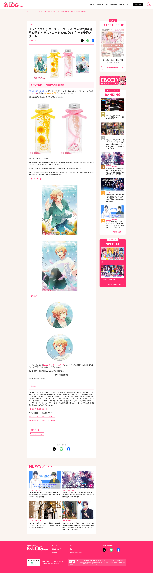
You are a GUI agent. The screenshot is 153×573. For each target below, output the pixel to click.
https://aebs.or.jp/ (93, 564)
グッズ (121, 4)
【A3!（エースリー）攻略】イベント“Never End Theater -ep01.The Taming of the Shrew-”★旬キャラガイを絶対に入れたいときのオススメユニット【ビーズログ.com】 (78, 526)
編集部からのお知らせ (76, 552)
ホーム (28, 12)
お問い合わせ (45, 561)
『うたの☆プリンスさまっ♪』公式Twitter (42, 421)
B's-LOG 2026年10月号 (113, 60)
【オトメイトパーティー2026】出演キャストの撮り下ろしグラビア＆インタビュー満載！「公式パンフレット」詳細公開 (44, 525)
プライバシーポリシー (58, 561)
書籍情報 (113, 4)
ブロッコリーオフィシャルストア (53, 365)
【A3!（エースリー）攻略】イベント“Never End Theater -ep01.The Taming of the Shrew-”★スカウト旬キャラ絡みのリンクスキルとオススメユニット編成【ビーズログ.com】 (115, 143)
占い (128, 4)
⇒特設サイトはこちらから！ (38, 409)
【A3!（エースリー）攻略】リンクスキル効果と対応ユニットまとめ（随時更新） (115, 117)
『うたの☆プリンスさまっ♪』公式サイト (42, 417)
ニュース (91, 4)
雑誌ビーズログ (102, 4)
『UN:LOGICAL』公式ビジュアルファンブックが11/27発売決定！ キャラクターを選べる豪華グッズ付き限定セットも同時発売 (78, 494)
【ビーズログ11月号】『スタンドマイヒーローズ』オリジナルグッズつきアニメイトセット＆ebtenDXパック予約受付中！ (44, 494)
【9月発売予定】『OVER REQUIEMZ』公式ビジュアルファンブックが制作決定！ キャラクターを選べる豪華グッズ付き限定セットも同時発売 (115, 197)
